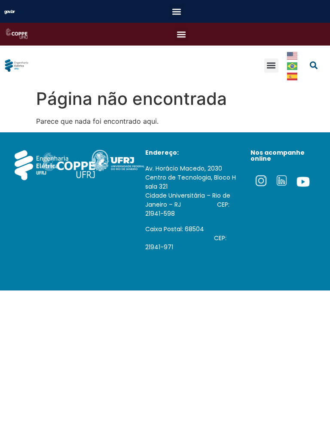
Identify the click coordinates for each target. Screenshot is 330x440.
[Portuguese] (292, 65)
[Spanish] (292, 75)
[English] (292, 55)
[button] (176, 11)
